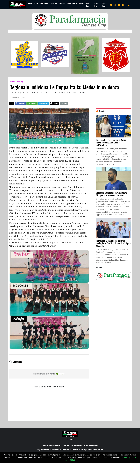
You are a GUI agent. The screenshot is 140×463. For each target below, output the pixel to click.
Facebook (21, 103)
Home (12, 81)
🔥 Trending (101, 111)
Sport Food (104, 4)
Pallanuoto (44, 3)
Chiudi (72, 460)
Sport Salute (96, 4)
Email (65, 103)
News (30, 3)
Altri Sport (88, 4)
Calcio (36, 3)
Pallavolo (62, 3)
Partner (99, 267)
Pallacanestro (72, 3)
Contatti (70, 439)
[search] (129, 4)
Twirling (82, 3)
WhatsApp (32, 103)
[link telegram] (123, 4)
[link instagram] (115, 4)
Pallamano (53, 3)
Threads (55, 103)
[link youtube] (119, 4)
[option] (24, 55)
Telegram (44, 103)
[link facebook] (111, 4)
